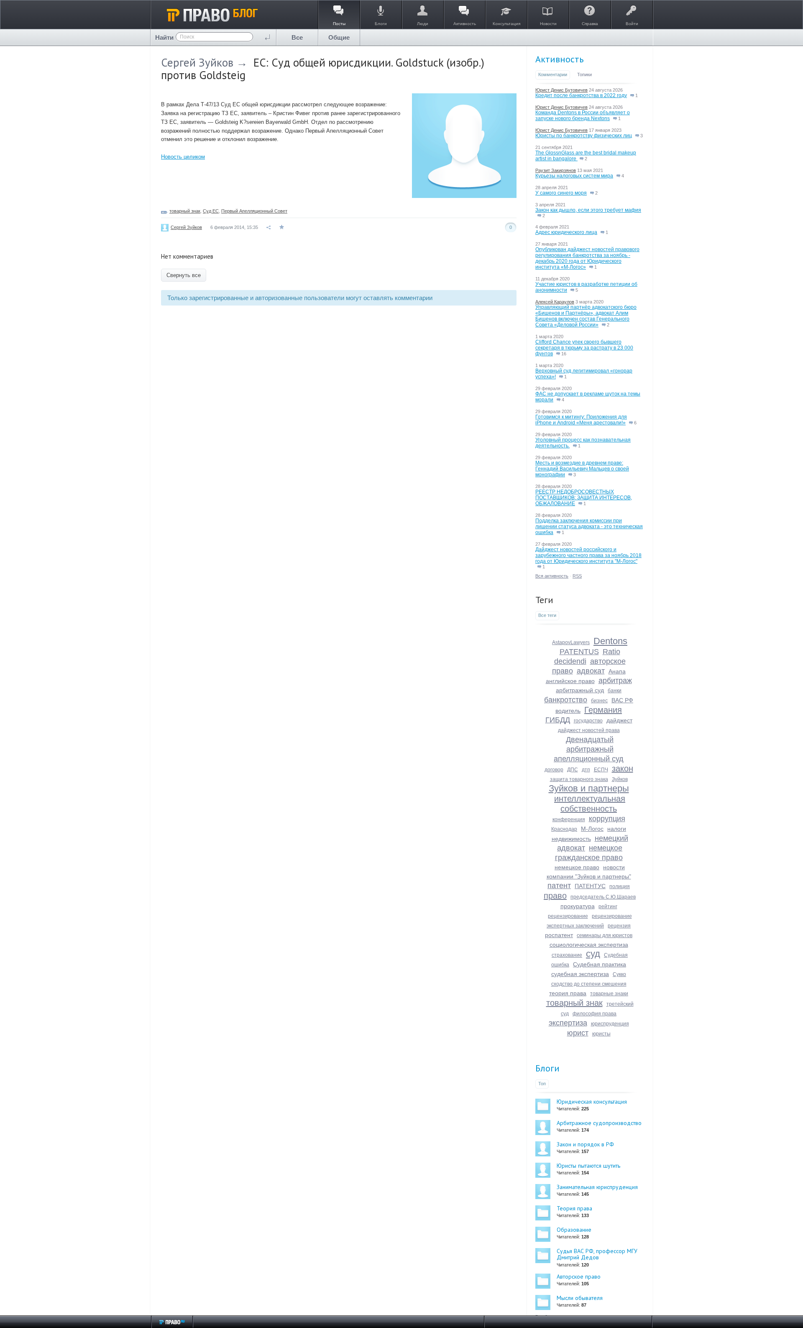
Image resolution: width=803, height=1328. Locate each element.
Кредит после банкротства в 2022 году (581, 95)
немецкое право (577, 867)
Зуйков (620, 779)
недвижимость (571, 838)
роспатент (559, 935)
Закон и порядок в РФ (585, 1144)
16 (563, 353)
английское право (570, 681)
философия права (594, 1014)
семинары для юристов (604, 935)
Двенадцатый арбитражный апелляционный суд (589, 749)
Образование (574, 1229)
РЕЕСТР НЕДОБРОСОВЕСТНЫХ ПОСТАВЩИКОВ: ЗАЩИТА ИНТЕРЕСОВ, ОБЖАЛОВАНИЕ (583, 497)
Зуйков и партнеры (589, 788)
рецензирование (568, 916)
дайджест (619, 720)
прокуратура (577, 906)
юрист (577, 1033)
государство (588, 721)
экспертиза (568, 1023)
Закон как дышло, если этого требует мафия (588, 210)
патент (559, 885)
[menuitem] (297, 37)
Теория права (574, 1208)
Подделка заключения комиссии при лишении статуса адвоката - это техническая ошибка (589, 526)
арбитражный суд (580, 690)
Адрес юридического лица (566, 232)
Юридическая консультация (592, 1101)
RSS (577, 575)
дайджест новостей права (589, 730)
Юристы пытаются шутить (588, 1165)
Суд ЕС (211, 210)
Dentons (610, 641)
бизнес (599, 701)
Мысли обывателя (580, 1298)
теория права (567, 993)
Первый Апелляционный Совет (254, 210)
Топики (584, 74)
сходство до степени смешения (589, 984)
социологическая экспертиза (589, 944)
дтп (586, 770)
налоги (616, 828)
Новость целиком (183, 157)
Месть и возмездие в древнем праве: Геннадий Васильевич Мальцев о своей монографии (582, 469)
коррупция (607, 818)
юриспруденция (610, 1024)
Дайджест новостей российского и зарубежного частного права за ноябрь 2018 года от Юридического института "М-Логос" (588, 555)
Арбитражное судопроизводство (599, 1123)
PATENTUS (579, 651)
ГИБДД (557, 720)
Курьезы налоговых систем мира (574, 176)
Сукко (619, 974)
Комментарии (552, 74)
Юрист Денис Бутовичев (561, 89)
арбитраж (615, 680)
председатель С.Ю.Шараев (603, 897)
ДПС (572, 770)
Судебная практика (599, 964)
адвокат (591, 671)
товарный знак (184, 210)
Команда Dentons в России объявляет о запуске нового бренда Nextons (582, 115)
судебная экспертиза (580, 974)
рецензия (619, 926)
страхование (567, 955)
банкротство (565, 700)
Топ (542, 1083)
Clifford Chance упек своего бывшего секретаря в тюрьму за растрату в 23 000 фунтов (584, 348)
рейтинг (607, 906)
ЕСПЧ (601, 770)
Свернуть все (183, 275)
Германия (603, 709)
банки (614, 691)
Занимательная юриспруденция (597, 1187)
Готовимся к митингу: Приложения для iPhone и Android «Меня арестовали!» (581, 420)
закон (622, 768)
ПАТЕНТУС (590, 886)
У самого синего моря (561, 193)
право (555, 895)
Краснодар (564, 829)
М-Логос (592, 828)
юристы (601, 1034)
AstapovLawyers (571, 642)
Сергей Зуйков (197, 62)
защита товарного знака (579, 779)
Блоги (547, 1068)
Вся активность (551, 575)
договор (554, 770)
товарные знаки (609, 994)
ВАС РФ (622, 700)
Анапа (617, 671)
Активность (559, 59)
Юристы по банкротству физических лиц (583, 136)
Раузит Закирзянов (555, 170)
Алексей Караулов (554, 301)
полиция (619, 886)
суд (593, 953)
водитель (568, 710)
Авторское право (579, 1276)
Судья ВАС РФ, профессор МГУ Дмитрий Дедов (597, 1254)
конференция (568, 819)
